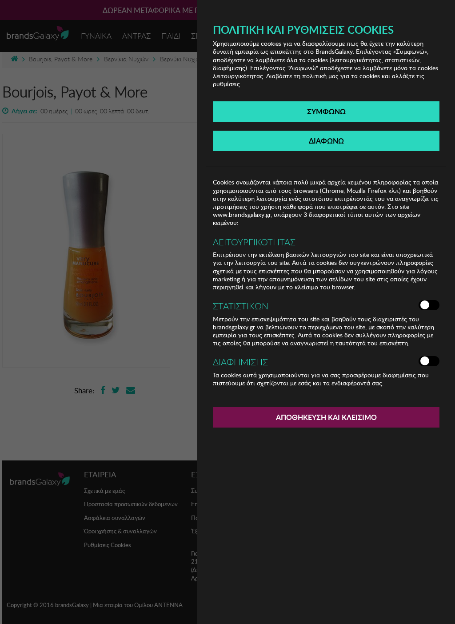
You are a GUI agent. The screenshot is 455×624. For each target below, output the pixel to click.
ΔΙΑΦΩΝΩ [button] (326, 141)
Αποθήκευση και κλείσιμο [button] (326, 417)
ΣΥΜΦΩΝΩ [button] (326, 111)
